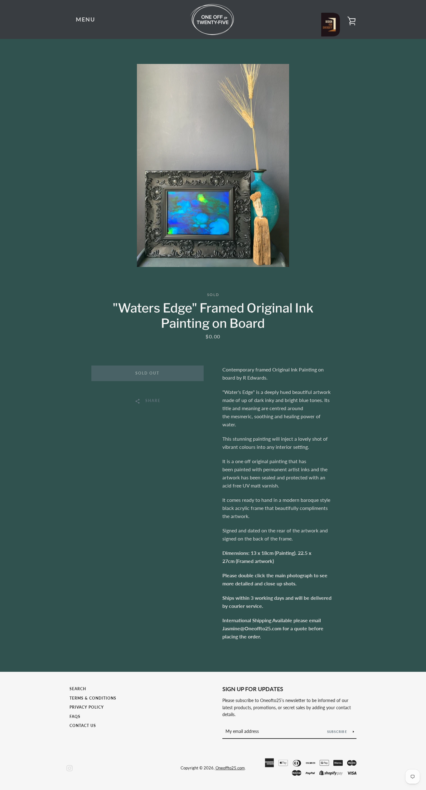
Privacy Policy (87, 707)
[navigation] (85, 19)
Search (78, 688)
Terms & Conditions (93, 698)
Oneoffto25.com (230, 767)
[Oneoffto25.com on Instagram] (69, 767)
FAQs (75, 716)
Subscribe (337, 732)
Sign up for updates (252, 689)
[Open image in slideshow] (213, 165)
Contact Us (83, 725)
